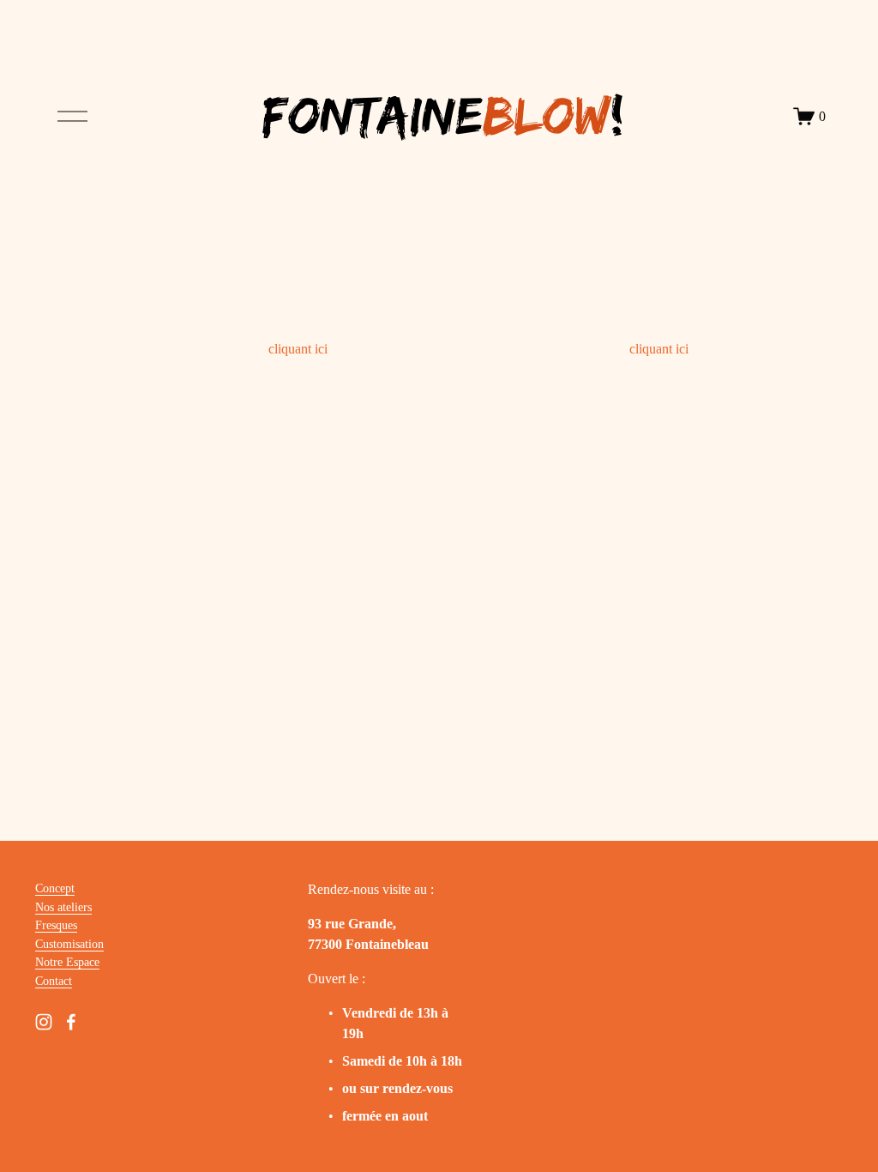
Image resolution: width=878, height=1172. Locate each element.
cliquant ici (298, 348)
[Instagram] (43, 1021)
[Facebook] (71, 1021)
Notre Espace (67, 962)
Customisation (69, 944)
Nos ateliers (63, 907)
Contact (53, 981)
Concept (55, 888)
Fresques (56, 925)
